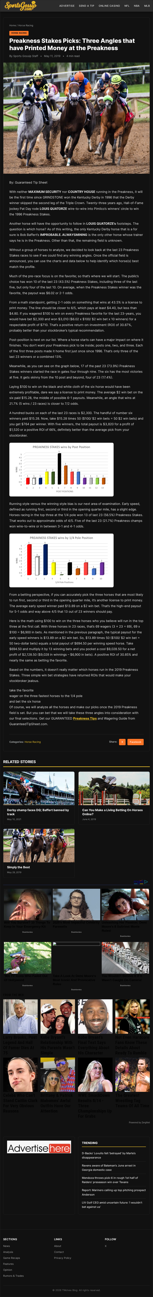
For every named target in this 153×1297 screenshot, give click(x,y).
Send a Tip (86, 5)
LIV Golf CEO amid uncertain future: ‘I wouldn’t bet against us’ (112, 1204)
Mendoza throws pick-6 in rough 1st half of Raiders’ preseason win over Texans (110, 1180)
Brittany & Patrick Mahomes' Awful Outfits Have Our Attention (56, 1103)
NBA (137, 5)
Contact (59, 1251)
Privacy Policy (62, 1257)
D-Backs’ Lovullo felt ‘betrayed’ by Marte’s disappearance (109, 1155)
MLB (147, 5)
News (6, 1246)
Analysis (8, 1251)
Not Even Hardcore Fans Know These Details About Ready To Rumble (132, 1045)
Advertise (67, 5)
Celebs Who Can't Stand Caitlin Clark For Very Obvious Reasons (20, 1103)
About (57, 1246)
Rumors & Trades (13, 1275)
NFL (127, 5)
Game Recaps (11, 1257)
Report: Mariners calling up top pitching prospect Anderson (114, 1192)
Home (12, 25)
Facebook (135, 742)
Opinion (7, 1269)
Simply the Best (18, 867)
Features (8, 1263)
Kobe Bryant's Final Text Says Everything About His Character (93, 1045)
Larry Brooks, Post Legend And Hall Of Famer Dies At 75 (20, 1045)
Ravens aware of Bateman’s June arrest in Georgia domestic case (109, 1167)
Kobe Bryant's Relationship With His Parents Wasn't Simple (57, 1045)
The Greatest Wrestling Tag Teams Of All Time (132, 1100)
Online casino (109, 5)
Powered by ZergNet (139, 1122)
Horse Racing (25, 25)
